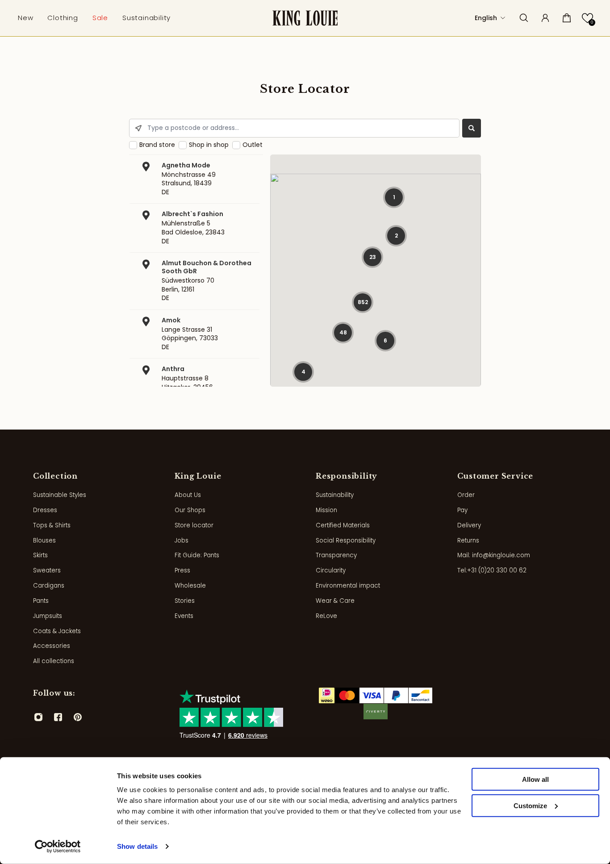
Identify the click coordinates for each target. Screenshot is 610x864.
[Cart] (566, 18)
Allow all (535, 779)
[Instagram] (38, 717)
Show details (137, 846)
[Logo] (305, 18)
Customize (530, 806)
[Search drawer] (524, 18)
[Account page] (545, 18)
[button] (587, 18)
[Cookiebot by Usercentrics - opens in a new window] (58, 846)
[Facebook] (58, 717)
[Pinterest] (78, 717)
